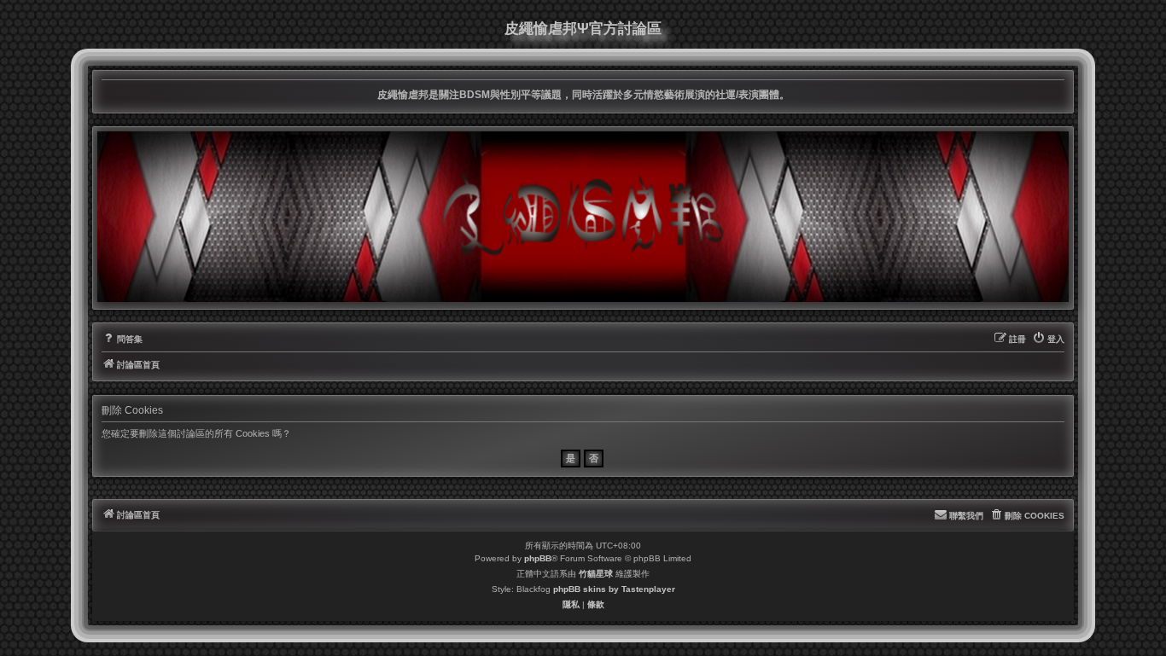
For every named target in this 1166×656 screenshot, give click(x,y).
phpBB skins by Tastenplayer (614, 589)
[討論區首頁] (583, 216)
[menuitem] (122, 339)
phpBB (537, 558)
